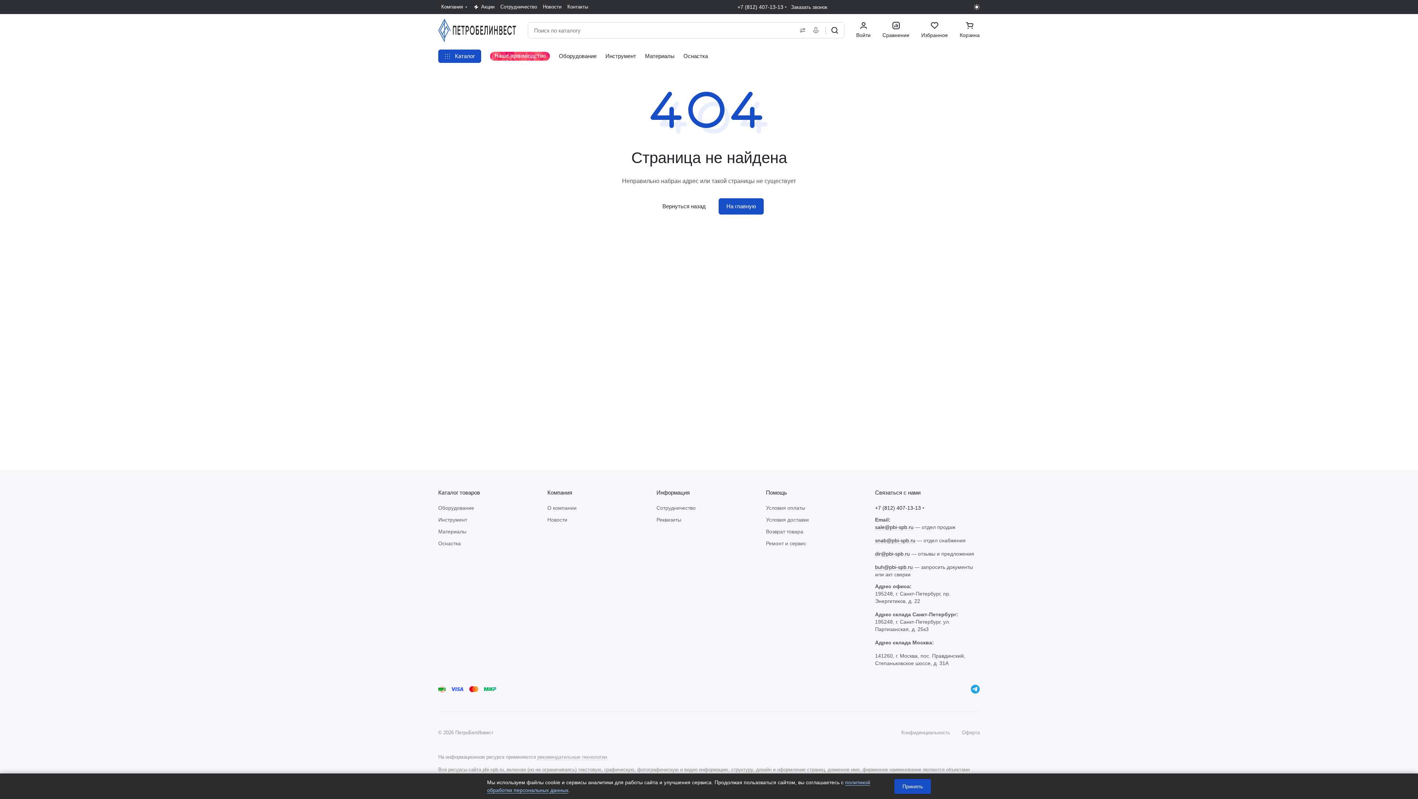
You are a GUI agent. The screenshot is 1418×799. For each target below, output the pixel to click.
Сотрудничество (676, 508)
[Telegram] (975, 689)
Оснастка (449, 543)
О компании (562, 508)
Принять (912, 786)
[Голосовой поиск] (817, 30)
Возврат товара (784, 532)
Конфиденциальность (925, 732)
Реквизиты (668, 520)
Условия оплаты (785, 508)
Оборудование (456, 508)
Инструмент (452, 520)
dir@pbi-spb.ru (892, 554)
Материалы (452, 532)
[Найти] (835, 30)
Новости (557, 520)
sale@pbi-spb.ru (894, 527)
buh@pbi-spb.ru (894, 567)
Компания (559, 492)
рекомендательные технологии (572, 757)
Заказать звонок (809, 7)
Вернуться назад (684, 206)
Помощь (776, 492)
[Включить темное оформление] (977, 7)
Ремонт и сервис (786, 543)
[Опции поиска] (801, 30)
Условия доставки (787, 520)
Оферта (971, 732)
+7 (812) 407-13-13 (760, 7)
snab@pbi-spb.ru (895, 540)
